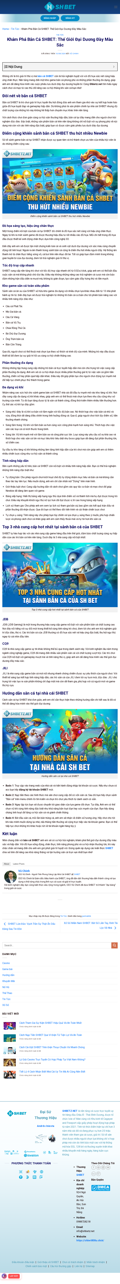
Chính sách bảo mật (36, 1266)
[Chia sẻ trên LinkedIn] (74, 905)
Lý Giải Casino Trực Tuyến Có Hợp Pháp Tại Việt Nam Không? (52, 1059)
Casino (6, 963)
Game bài (7, 969)
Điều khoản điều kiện (23, 1262)
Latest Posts (19, 864)
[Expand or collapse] (114, 66)
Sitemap (90, 1266)
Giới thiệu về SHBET (48, 1262)
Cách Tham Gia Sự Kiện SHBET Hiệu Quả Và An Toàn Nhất (50, 1022)
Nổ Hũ (5, 987)
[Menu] (116, 7)
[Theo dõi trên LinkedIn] (103, 1167)
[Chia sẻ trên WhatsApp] (45, 905)
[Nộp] (114, 945)
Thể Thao (7, 993)
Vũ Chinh (74, 54)
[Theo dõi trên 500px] (93, 1174)
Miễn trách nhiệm (96, 1262)
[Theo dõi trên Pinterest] (98, 1167)
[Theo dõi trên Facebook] (93, 1167)
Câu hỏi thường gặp (60, 1266)
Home (5, 28)
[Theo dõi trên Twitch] (98, 1174)
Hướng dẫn (8, 975)
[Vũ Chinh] (10, 876)
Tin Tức (15, 28)
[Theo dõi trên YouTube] (108, 1167)
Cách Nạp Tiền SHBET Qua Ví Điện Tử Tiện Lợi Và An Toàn (50, 1035)
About (6, 864)
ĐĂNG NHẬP (50, 18)
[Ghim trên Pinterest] (68, 905)
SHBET (77, 874)
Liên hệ (78, 1266)
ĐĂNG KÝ (70, 18)
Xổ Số (5, 1005)
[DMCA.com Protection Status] (100, 1187)
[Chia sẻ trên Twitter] (57, 905)
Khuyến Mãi (8, 981)
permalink (86, 916)
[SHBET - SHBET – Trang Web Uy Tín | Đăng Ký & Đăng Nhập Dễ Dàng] (60, 7)
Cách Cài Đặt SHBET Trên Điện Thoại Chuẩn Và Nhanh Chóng (52, 1047)
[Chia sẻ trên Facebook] (51, 905)
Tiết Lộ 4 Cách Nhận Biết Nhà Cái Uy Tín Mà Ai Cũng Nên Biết (52, 1071)
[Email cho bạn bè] (62, 905)
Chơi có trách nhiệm (72, 1262)
